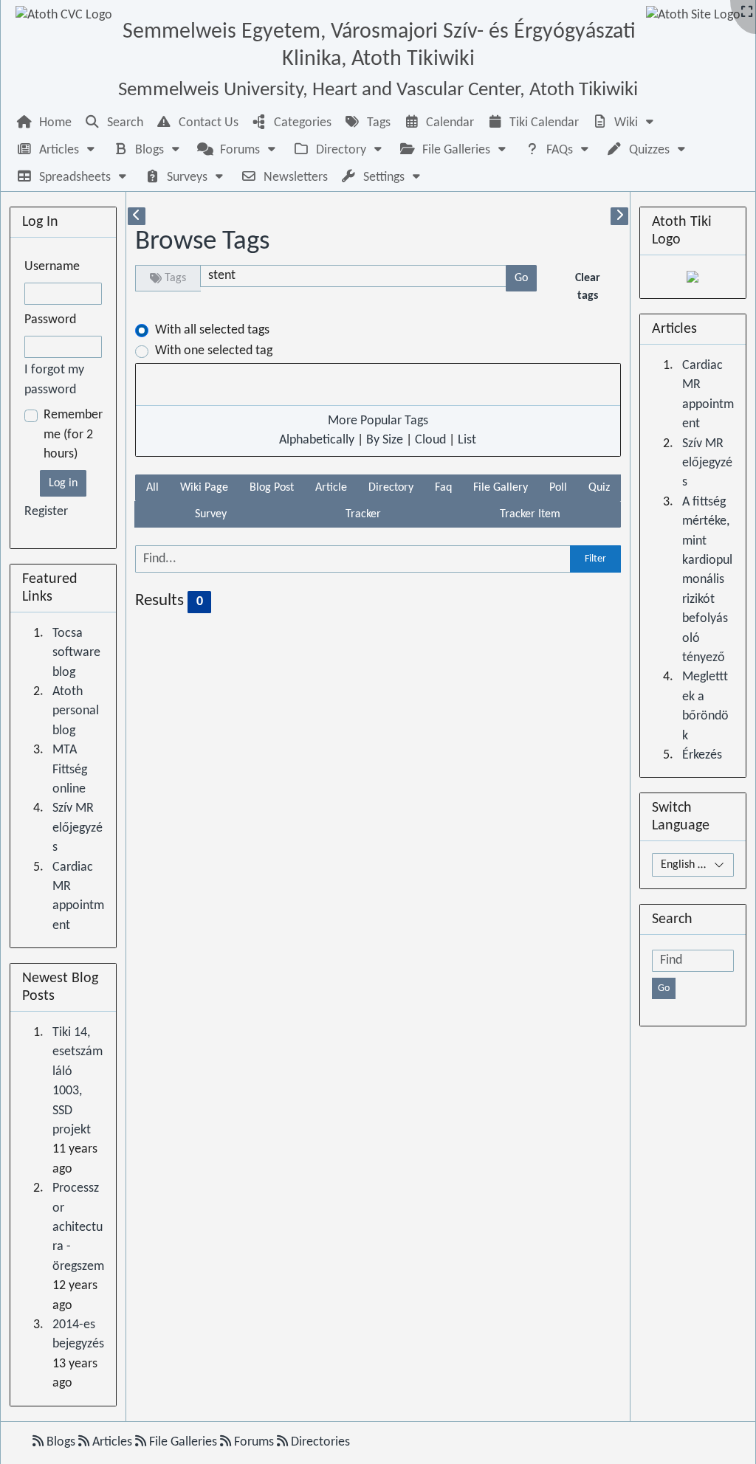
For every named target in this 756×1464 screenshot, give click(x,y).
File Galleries (183, 1442)
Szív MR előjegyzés (77, 828)
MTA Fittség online (69, 769)
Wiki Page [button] (204, 488)
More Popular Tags (378, 421)
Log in (63, 483)
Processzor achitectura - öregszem (78, 1227)
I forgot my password (54, 380)
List (467, 440)
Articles (112, 1442)
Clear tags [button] (587, 287)
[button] (624, 123)
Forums (254, 1442)
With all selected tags (212, 330)
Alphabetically (316, 440)
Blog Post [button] (272, 488)
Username (52, 266)
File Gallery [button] (500, 488)
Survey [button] (211, 514)
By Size (384, 440)
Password (50, 320)
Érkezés (702, 755)
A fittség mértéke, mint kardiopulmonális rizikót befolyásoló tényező (707, 580)
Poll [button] (558, 488)
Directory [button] (390, 488)
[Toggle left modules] (136, 216)
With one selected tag (213, 351)
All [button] (152, 488)
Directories (319, 1442)
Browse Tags (202, 241)
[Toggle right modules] (619, 216)
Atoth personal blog (75, 711)
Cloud (430, 440)
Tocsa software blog (76, 653)
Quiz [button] (599, 488)
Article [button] (331, 488)
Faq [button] (443, 488)
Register (46, 511)
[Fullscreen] (746, 13)
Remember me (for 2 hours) (73, 434)
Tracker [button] (363, 514)
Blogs (61, 1442)
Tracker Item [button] (530, 514)
